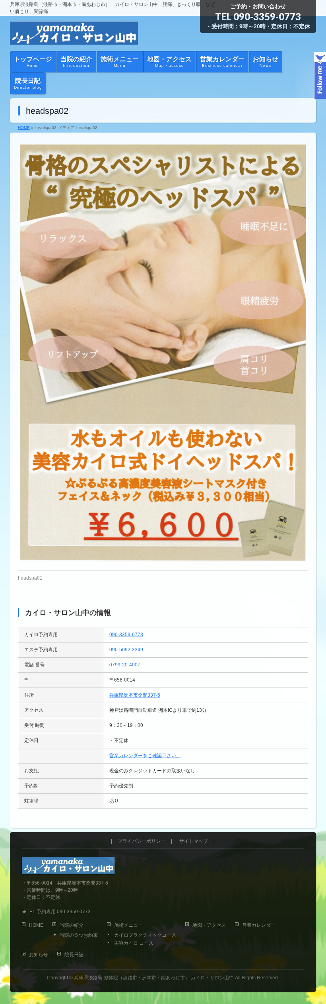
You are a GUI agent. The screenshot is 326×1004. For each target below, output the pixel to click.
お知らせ (38, 954)
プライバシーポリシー (141, 841)
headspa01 (30, 578)
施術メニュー (128, 925)
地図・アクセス (209, 925)
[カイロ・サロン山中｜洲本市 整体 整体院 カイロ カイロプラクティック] (74, 35)
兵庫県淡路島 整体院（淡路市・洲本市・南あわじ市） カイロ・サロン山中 (154, 978)
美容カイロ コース (133, 943)
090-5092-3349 (126, 649)
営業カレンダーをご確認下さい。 (145, 755)
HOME (36, 925)
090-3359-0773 (267, 16)
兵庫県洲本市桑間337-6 (134, 695)
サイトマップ (193, 841)
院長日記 (73, 954)
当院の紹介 (71, 925)
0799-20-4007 (124, 665)
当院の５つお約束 (79, 935)
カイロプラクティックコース (145, 935)
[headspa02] (163, 353)
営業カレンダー (259, 925)
